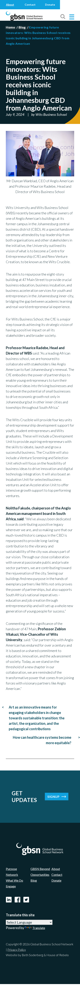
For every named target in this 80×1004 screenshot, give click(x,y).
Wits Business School (51, 114)
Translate (38, 928)
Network (12, 874)
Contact (30, 4)
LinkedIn (9, 899)
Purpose (11, 869)
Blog (22, 27)
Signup (53, 796)
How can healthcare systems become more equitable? (42, 740)
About (10, 4)
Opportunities (39, 874)
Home (10, 27)
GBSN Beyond (40, 869)
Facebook (17, 899)
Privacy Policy (16, 949)
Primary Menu (71, 17)
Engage (11, 886)
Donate (50, 4)
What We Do (14, 880)
